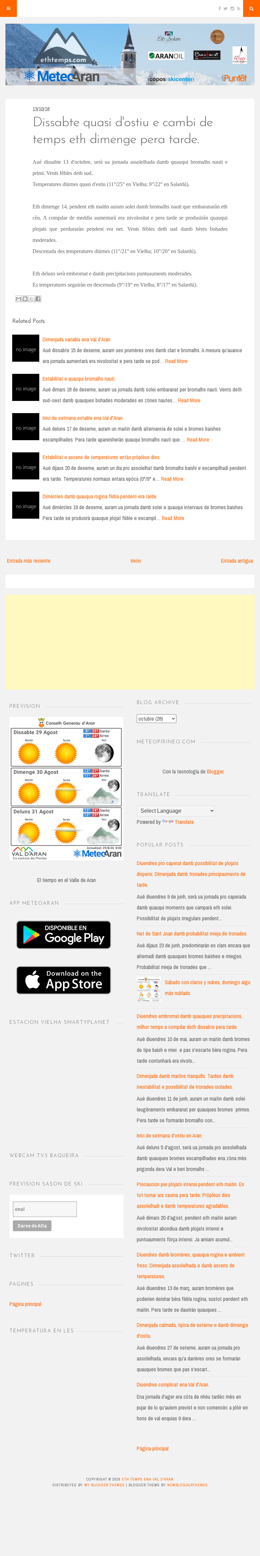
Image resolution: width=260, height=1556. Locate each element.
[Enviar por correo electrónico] (18, 298)
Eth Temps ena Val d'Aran (148, 1479)
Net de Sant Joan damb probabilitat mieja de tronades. (192, 933)
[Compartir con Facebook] (38, 298)
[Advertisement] (130, 642)
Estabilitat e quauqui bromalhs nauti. (79, 378)
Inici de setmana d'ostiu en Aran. (169, 1135)
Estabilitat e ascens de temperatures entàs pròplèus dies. (101, 457)
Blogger (215, 771)
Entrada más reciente (28, 560)
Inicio (136, 560)
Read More (176, 361)
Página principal (25, 1304)
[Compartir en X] (31, 298)
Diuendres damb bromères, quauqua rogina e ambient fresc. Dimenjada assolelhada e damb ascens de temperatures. (191, 1265)
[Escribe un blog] (25, 298)
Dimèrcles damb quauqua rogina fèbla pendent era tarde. (100, 496)
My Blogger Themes (104, 1485)
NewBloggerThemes (187, 1485)
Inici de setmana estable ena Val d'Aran (83, 418)
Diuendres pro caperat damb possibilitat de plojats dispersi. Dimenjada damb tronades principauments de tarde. (191, 873)
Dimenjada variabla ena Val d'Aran (76, 339)
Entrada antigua (237, 560)
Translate (184, 822)
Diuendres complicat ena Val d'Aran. (173, 1384)
